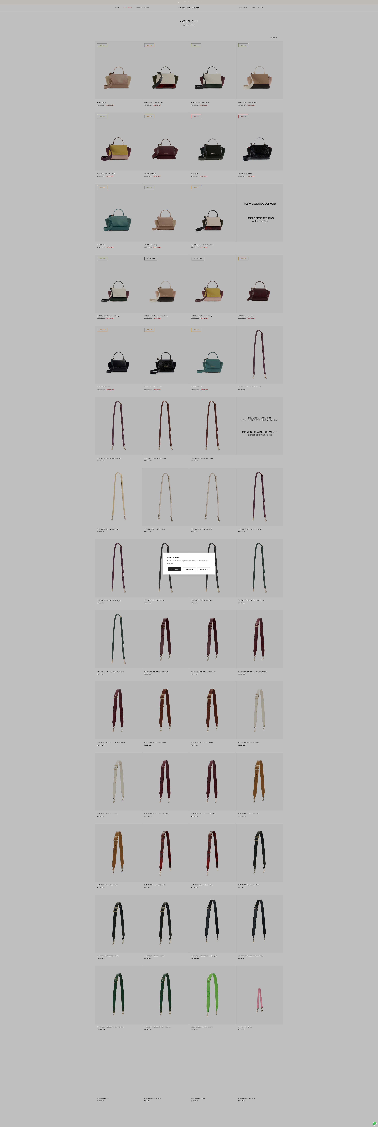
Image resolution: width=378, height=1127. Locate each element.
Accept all (175, 569)
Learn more (170, 563)
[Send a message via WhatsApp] (374, 1123)
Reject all (203, 569)
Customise (189, 569)
